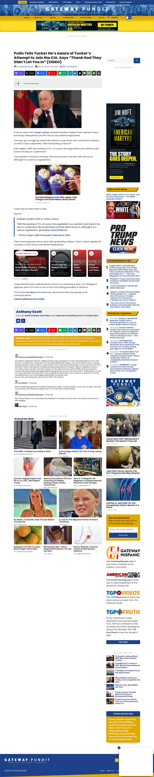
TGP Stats (123, 642)
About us (110, 771)
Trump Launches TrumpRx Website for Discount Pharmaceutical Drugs (125, 694)
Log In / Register (126, 2)
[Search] (137, 60)
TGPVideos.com (118, 597)
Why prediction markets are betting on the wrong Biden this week (127, 680)
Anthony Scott (29, 311)
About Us (38, 17)
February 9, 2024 (61, 235)
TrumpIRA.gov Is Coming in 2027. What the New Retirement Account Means (127, 665)
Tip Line (22, 2)
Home (26, 17)
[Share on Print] (99, 73)
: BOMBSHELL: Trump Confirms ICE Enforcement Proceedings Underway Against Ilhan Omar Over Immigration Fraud (124, 369)
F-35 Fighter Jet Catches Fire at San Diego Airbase (127, 672)
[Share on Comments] (84, 73)
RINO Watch (53, 2)
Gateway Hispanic (37, 2)
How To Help (86, 17)
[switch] (129, 17)
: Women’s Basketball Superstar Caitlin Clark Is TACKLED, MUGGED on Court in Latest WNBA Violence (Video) (123, 322)
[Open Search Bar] (121, 17)
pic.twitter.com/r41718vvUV (53, 230)
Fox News (30, 292)
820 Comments (69, 66)
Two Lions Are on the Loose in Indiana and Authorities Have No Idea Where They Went (124, 305)
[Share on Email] (94, 73)
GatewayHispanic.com (122, 561)
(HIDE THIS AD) (82, 36)
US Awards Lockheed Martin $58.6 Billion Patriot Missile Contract (126, 658)
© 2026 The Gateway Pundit (16, 771)
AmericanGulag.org (120, 580)
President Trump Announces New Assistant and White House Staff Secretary (125, 281)
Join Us (52, 17)
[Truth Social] (117, 760)
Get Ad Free (110, 2)
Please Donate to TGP (93, 2)
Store (78, 2)
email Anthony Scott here (37, 315)
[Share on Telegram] (70, 73)
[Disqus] (58, 381)
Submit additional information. (29, 299)
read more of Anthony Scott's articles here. (77, 315)
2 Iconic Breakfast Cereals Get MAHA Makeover (124, 287)
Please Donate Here (123, 713)
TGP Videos (67, 2)
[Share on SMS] (89, 73)
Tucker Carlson (42, 132)
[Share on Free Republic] (80, 73)
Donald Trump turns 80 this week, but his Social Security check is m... (126, 701)
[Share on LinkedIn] (75, 73)
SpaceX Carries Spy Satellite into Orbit (126, 686)
